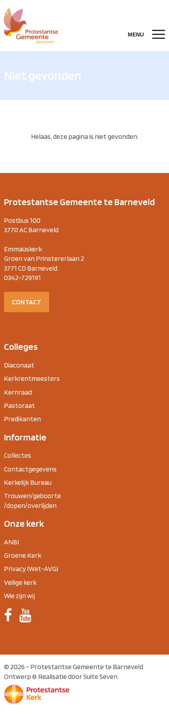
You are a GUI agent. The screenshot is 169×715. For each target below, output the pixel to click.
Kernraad (18, 392)
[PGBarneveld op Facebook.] (8, 615)
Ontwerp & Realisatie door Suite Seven (61, 676)
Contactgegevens (30, 469)
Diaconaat (19, 365)
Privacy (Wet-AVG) (31, 568)
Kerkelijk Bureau (27, 482)
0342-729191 (22, 277)
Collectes (17, 455)
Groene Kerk (22, 555)
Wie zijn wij (19, 595)
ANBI (11, 542)
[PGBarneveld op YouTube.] (25, 615)
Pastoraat (19, 405)
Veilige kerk (20, 582)
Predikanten (22, 419)
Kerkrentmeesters (32, 378)
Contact (26, 302)
